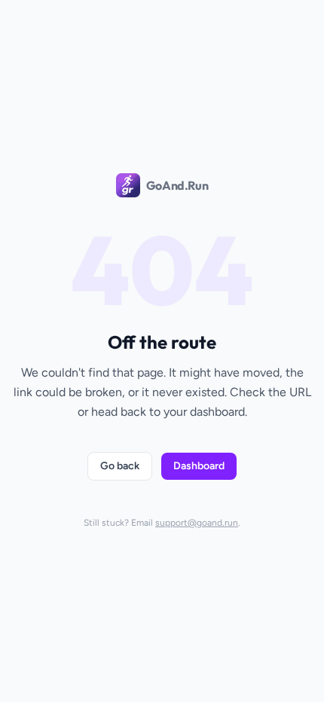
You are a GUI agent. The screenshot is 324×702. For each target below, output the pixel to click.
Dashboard (199, 465)
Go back (119, 465)
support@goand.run (196, 522)
